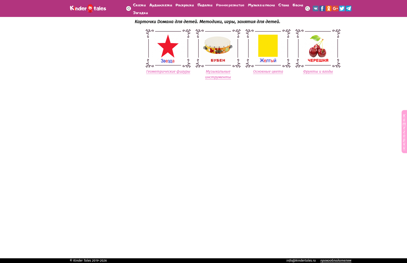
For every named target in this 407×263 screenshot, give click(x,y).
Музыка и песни (261, 4)
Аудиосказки (161, 4)
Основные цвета (268, 71)
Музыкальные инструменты (218, 74)
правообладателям (335, 260)
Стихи (283, 4)
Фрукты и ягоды (318, 71)
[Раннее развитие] (128, 8)
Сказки (139, 4)
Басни (298, 4)
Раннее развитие (230, 4)
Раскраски (185, 4)
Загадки (140, 12)
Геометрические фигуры (168, 71)
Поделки (205, 4)
